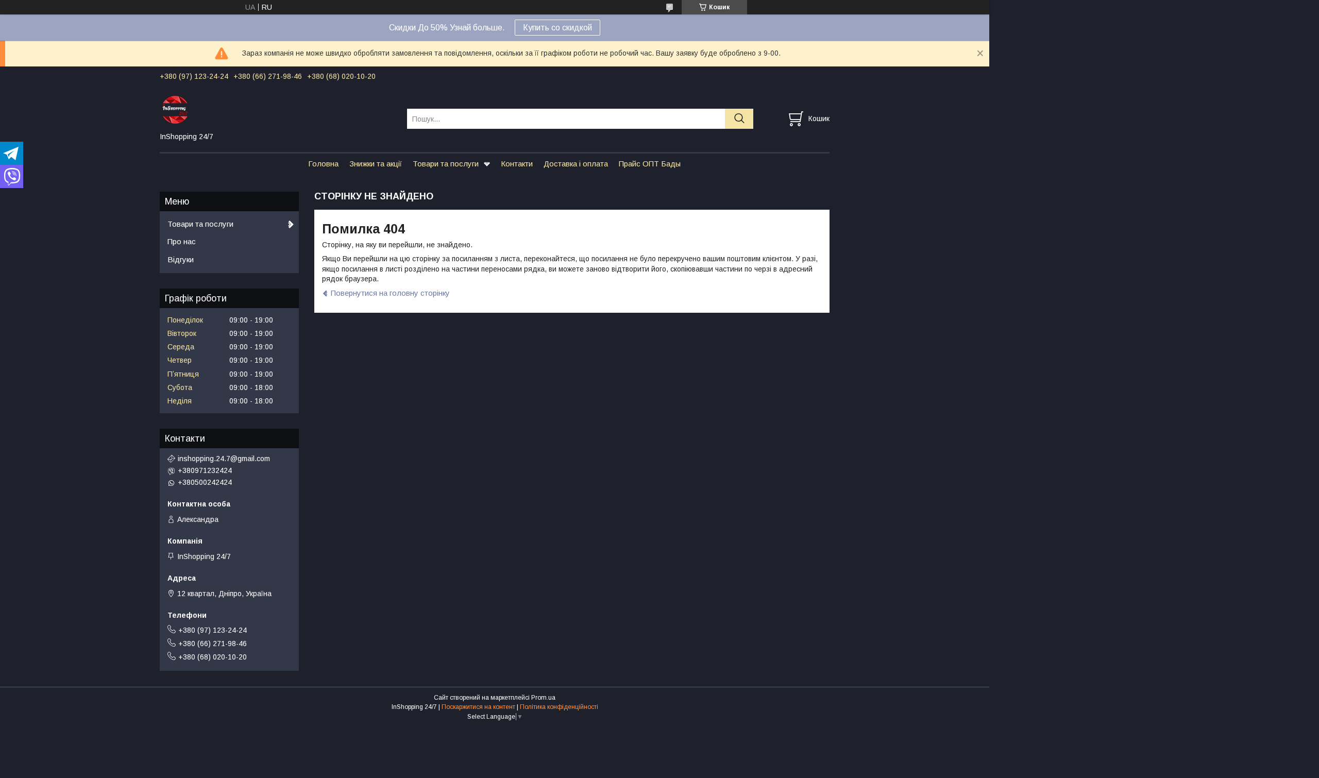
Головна (323, 163)
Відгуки (180, 259)
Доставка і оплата (576, 163)
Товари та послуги (446, 163)
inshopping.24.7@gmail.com (224, 458)
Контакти (517, 163)
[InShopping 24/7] (277, 109)
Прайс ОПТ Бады (650, 163)
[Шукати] (739, 119)
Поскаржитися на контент (478, 707)
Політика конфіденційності (559, 707)
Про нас (181, 241)
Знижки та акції (375, 163)
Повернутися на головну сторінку (390, 293)
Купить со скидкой (557, 27)
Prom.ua (543, 697)
